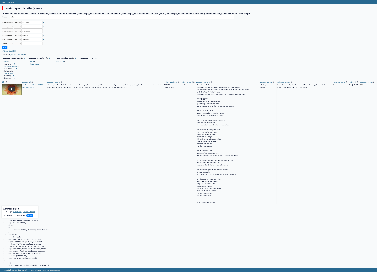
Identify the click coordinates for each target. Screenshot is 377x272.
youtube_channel (187, 82)
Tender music (34, 64)
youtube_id (352, 82)
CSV (15, 54)
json (12, 54)
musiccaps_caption (53, 82)
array (20, 212)
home (3, 2)
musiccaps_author (339, 82)
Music (32, 61)
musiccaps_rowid (366, 82)
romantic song (8, 73)
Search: (4, 17)
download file (20, 215)
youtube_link (26, 82)
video (3, 82)
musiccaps (10, 2)
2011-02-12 (60, 61)
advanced (21, 54)
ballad (6, 61)
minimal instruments (10, 66)
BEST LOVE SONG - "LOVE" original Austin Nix (32, 86)
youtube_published (170, 82)
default (15, 212)
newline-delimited (29, 212)
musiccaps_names (265, 82)
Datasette (13, 270)
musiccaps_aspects (283, 82)
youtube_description (203, 82)
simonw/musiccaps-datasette (50, 270)
